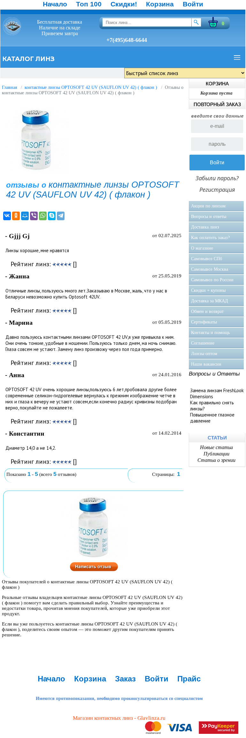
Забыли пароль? (217, 178)
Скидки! (124, 4)
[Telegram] (61, 216)
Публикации (216, 454)
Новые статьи (216, 447)
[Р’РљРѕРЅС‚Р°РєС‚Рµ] (7, 216)
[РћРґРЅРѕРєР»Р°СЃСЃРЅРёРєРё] (16, 216)
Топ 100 (89, 4)
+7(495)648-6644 (126, 40)
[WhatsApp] (43, 216)
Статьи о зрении (216, 460)
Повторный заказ (217, 104)
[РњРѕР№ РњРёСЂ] (25, 216)
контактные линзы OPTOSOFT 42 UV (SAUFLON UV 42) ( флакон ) (91, 87)
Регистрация (217, 189)
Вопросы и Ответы (214, 374)
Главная (9, 87)
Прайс (189, 678)
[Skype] (52, 216)
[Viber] (34, 216)
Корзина (160, 4)
